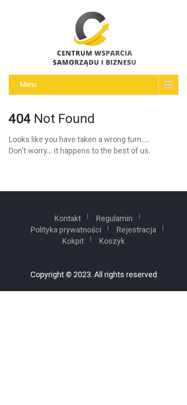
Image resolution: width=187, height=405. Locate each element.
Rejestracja (136, 227)
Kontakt (67, 216)
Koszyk (112, 239)
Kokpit (73, 239)
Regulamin (114, 216)
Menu (28, 84)
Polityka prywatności (65, 227)
